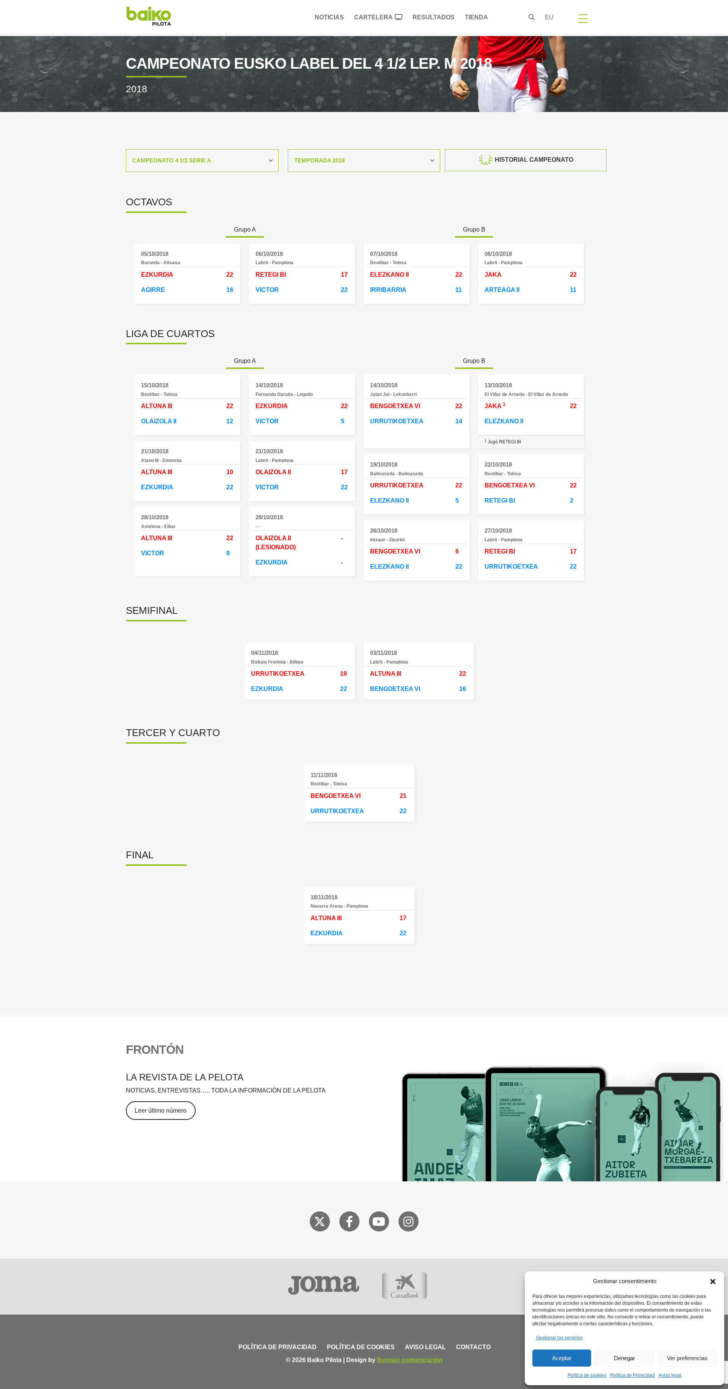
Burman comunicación (409, 1360)
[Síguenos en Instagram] (408, 1223)
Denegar (624, 1358)
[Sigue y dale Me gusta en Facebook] (349, 1223)
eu (549, 17)
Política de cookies (587, 1375)
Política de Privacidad (632, 1375)
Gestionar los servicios (559, 1337)
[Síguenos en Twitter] (319, 1223)
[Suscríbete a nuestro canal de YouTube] (378, 1223)
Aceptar (561, 1358)
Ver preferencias (687, 1358)
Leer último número (161, 1110)
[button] (713, 1281)
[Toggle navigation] (582, 18)
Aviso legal (670, 1375)
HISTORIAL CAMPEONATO (533, 159)
